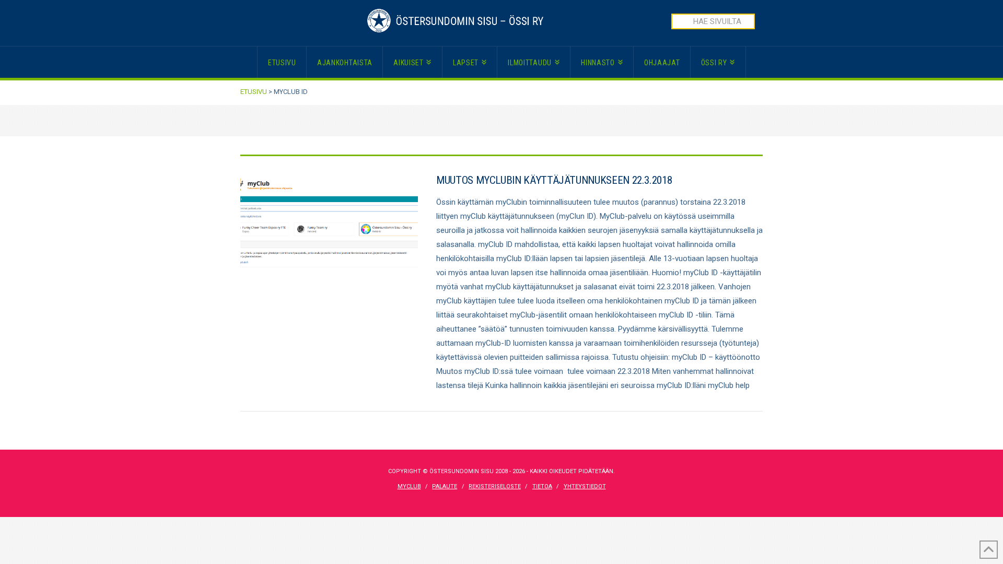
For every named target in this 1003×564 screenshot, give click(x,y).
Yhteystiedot (585, 486)
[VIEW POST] (329, 232)
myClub (409, 486)
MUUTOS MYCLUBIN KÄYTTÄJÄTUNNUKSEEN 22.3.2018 (554, 180)
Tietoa (542, 486)
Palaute (444, 486)
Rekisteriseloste (495, 486)
